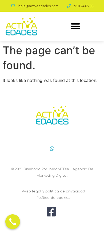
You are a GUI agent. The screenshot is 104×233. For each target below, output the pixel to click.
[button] (75, 26)
